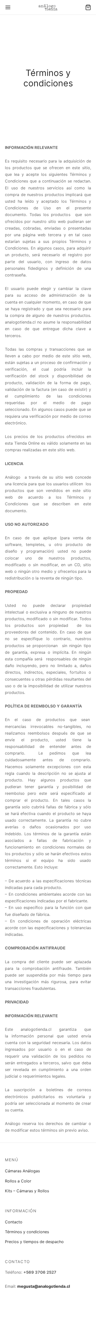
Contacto (13, 1221)
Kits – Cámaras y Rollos (27, 1190)
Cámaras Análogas (22, 1170)
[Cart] (88, 7)
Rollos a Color (18, 1180)
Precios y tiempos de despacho (34, 1241)
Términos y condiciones (27, 1231)
